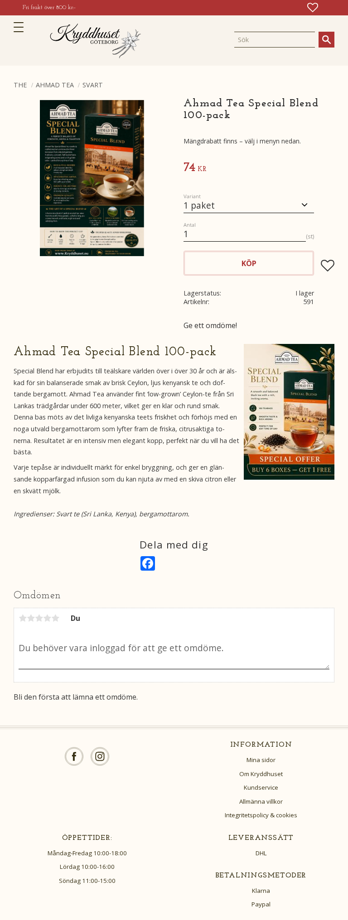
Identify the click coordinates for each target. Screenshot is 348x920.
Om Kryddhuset (261, 774)
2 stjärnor (31, 618)
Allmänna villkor (261, 801)
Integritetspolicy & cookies (261, 815)
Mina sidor (261, 760)
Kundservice (261, 787)
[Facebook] (74, 756)
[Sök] (326, 40)
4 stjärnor (47, 618)
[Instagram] (99, 756)
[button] (21, 27)
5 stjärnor (55, 618)
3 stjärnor (39, 618)
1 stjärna (23, 618)
